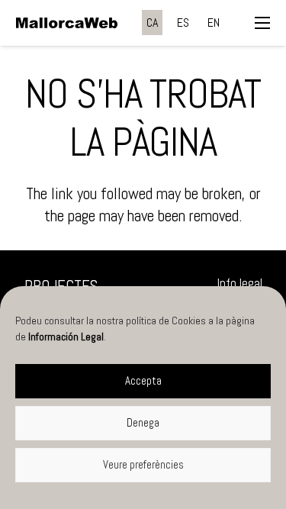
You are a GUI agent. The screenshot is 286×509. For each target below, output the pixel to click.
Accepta (143, 380)
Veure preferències (143, 464)
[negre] (66, 23)
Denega (143, 422)
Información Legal (66, 336)
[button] (262, 23)
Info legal (239, 283)
